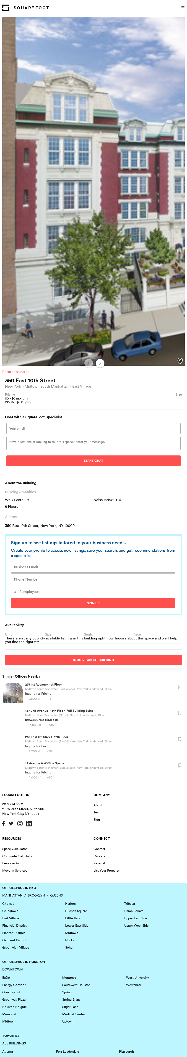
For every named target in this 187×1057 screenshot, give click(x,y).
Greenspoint (11, 992)
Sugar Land (70, 1007)
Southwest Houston (76, 985)
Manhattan (12, 895)
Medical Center (73, 1014)
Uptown (67, 1021)
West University (137, 977)
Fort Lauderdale (67, 1051)
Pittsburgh (126, 1051)
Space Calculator (14, 849)
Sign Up (93, 603)
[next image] (100, 363)
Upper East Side (135, 918)
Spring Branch (72, 999)
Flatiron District (13, 933)
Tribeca (129, 904)
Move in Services (14, 870)
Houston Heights (14, 1007)
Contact (99, 849)
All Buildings (14, 1043)
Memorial (9, 1014)
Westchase (134, 985)
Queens (56, 895)
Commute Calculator (17, 856)
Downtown (12, 969)
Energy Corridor (14, 985)
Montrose (69, 977)
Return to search (15, 371)
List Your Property (106, 870)
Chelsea (8, 904)
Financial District (14, 925)
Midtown (71, 933)
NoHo (69, 940)
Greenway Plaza (14, 999)
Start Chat (93, 460)
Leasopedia (10, 863)
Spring (67, 992)
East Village (81, 386)
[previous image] (88, 363)
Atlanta (7, 1051)
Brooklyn (36, 895)
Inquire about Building (93, 660)
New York (13, 386)
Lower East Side (76, 925)
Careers (99, 856)
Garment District (14, 940)
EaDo (6, 977)
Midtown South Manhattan (47, 386)
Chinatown (10, 911)
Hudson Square (76, 911)
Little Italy (72, 918)
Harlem (70, 904)
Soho (69, 947)
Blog (97, 820)
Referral (99, 863)
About (98, 805)
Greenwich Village (15, 947)
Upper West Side (136, 925)
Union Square (134, 911)
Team (97, 812)
